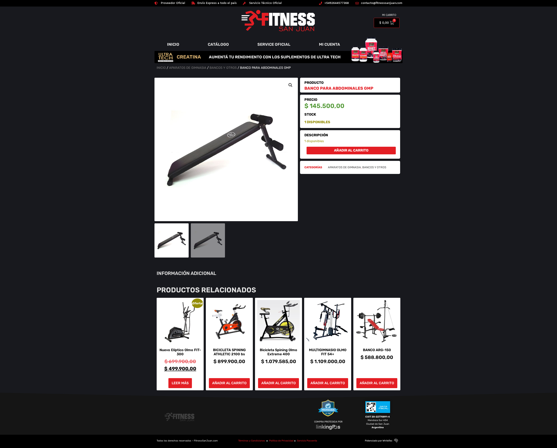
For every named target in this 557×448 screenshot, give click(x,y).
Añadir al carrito (351, 150)
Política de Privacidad (281, 440)
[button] (290, 85)
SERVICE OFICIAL (273, 44)
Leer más (180, 383)
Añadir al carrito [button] (229, 383)
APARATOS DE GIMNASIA (187, 68)
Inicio (161, 68)
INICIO (173, 44)
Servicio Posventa (307, 440)
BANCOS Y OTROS (223, 68)
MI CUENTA (329, 44)
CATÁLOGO (218, 44)
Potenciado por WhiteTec (378, 440)
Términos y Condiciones (251, 440)
